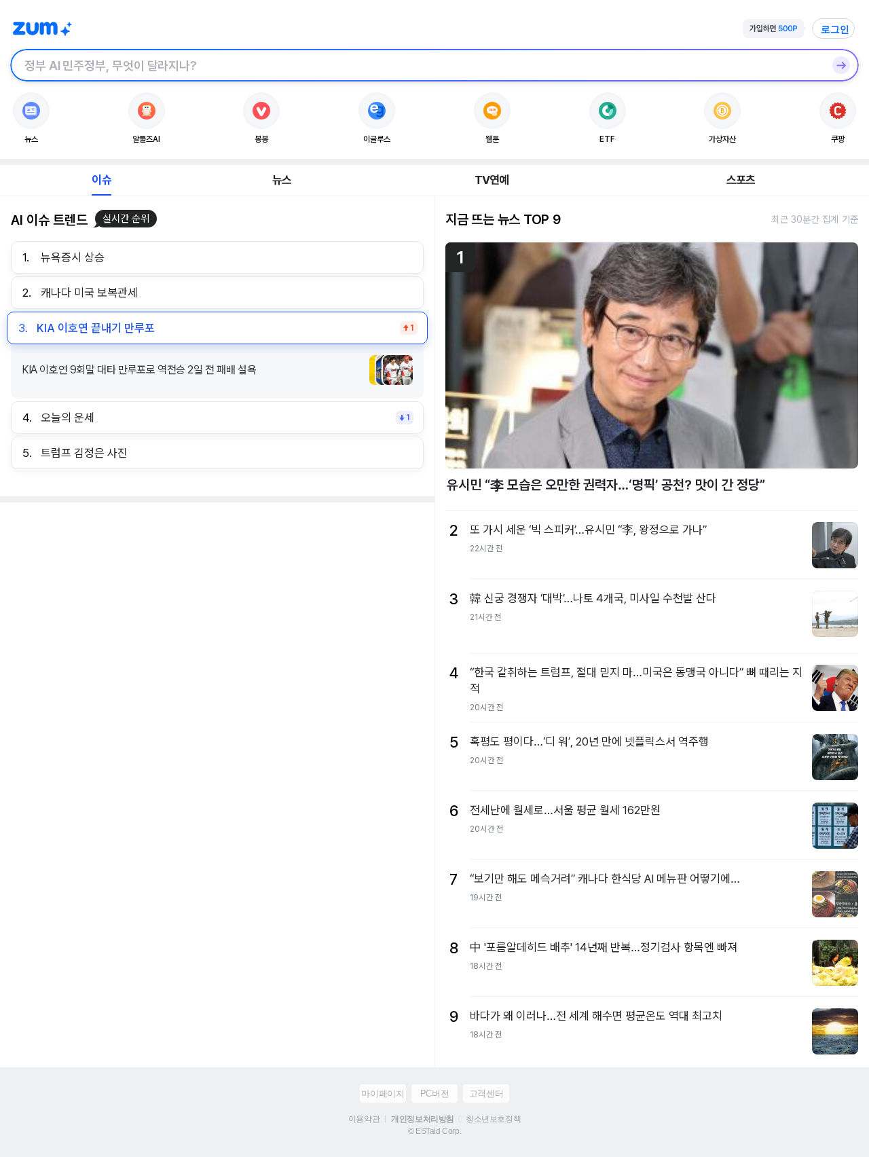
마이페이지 (382, 1093)
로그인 (835, 29)
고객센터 (486, 1093)
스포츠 (741, 180)
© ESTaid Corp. (434, 1131)
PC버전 (434, 1093)
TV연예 (492, 180)
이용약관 (364, 1119)
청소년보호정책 (493, 1119)
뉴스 (281, 180)
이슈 (101, 180)
